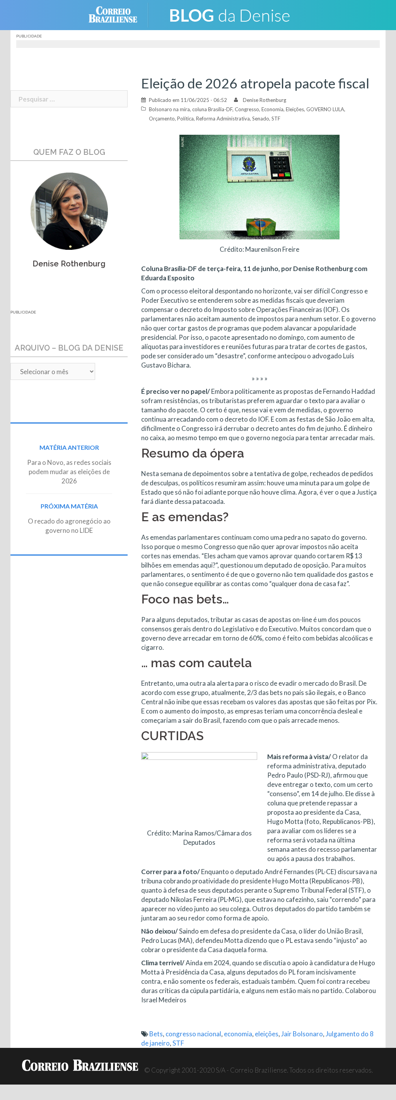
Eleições (295, 109)
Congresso (247, 109)
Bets (156, 1034)
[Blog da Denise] (229, 14)
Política (185, 118)
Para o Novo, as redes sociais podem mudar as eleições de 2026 (69, 471)
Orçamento (162, 118)
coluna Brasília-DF (212, 109)
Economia (272, 109)
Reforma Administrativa (223, 118)
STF (275, 118)
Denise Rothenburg (264, 100)
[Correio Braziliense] (119, 14)
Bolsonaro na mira (169, 109)
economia (238, 1034)
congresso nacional (193, 1034)
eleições (266, 1034)
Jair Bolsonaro (302, 1034)
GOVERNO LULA (325, 109)
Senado (260, 118)
